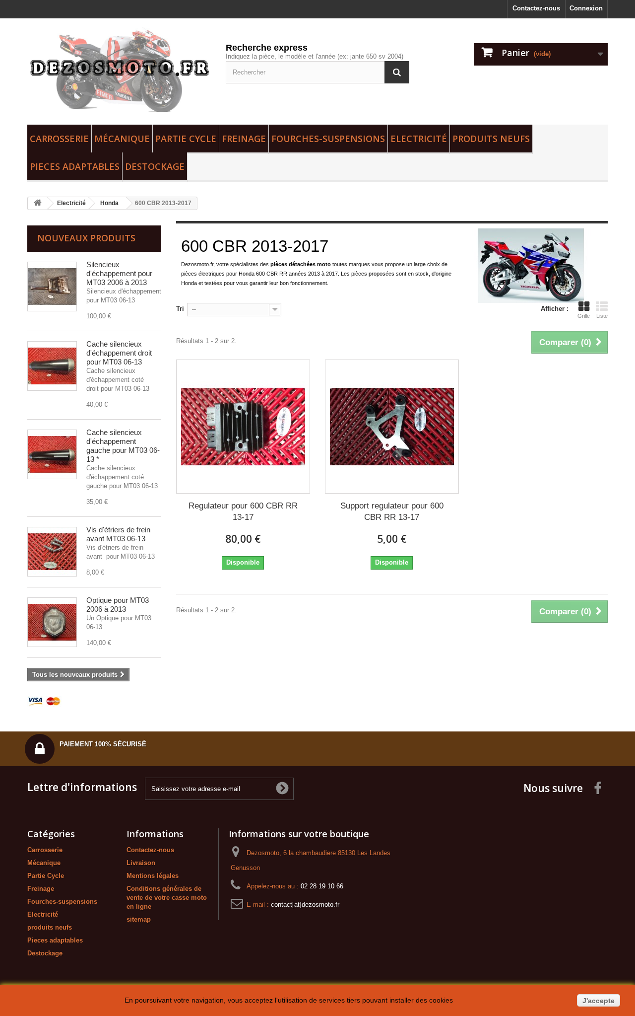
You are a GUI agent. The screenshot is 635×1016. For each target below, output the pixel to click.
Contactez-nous (536, 8)
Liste (602, 316)
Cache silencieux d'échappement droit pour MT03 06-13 (119, 353)
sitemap (139, 919)
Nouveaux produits (86, 238)
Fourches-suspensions (328, 139)
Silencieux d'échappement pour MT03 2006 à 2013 (119, 273)
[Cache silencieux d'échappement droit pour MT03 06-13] (52, 366)
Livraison (141, 863)
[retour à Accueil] (37, 203)
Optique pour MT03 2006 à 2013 (117, 604)
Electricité (418, 139)
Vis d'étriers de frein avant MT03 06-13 (118, 534)
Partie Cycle (185, 139)
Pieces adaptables (75, 166)
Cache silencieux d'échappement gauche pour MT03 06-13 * (123, 445)
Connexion (586, 8)
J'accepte (598, 1001)
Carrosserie (59, 139)
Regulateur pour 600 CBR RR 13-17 (243, 511)
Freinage (244, 139)
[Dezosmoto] (119, 69)
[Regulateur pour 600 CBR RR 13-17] (243, 426)
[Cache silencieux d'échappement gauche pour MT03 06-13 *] (52, 454)
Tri (180, 308)
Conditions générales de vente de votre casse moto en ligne (167, 897)
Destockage (155, 166)
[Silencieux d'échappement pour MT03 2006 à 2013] (52, 286)
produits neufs (491, 139)
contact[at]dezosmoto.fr (305, 904)
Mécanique (122, 139)
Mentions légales (153, 875)
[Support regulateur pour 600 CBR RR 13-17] (392, 426)
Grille (583, 316)
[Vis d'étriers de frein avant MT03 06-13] (52, 552)
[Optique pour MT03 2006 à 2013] (52, 622)
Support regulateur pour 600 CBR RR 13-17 (392, 511)
